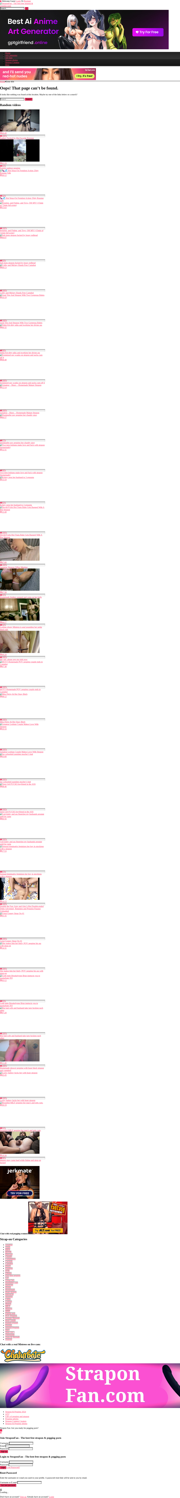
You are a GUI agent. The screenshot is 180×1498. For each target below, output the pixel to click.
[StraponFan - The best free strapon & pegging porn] (20, 6)
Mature (8, 1304)
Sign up (4, 1452)
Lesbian (8, 1301)
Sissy (7, 1330)
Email (2, 1446)
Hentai (8, 1287)
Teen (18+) (9, 1332)
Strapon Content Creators (15, 1421)
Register (27, 1)
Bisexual (9, 1254)
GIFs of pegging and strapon (17, 1416)
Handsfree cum (11, 1282)
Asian (7, 1247)
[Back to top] (1, 1430)
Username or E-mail (8, 1482)
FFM (7, 1271)
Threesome (9, 1335)
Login (18, 1)
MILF (7, 1306)
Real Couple (10, 1320)
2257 (7, 1414)
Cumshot (9, 1264)
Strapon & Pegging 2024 (15, 1412)
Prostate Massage (12, 1318)
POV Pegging (11, 1316)
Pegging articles (11, 1419)
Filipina (8, 1273)
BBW (7, 1249)
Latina (8, 1299)
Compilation (10, 1259)
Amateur (9, 1245)
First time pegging (12, 1275)
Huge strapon (10, 1292)
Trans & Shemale (12, 1337)
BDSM (8, 1252)
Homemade (10, 1290)
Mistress (8, 1308)
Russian (8, 1325)
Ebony (8, 1266)
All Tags (8, 58)
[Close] (1, 1433)
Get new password (8, 1485)
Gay (7, 1278)
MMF (7, 1311)
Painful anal (10, 1313)
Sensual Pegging (12, 1327)
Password (4, 1449)
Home (7, 53)
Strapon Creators (12, 62)
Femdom (9, 1268)
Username (4, 1443)
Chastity (8, 1256)
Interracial (9, 1294)
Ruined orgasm (11, 1323)
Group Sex (9, 1280)
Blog (7, 65)
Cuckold (8, 1261)
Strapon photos (11, 60)
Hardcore (9, 1285)
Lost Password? (13, 1467)
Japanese (9, 1297)
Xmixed (8, 1339)
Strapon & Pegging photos (16, 1423)
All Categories (11, 55)
